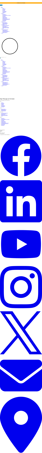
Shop (1, 59)
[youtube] (21, 262)
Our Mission (4, 9)
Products (2, 13)
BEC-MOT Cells (4, 72)
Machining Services (5, 22)
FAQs (3, 28)
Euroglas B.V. (4, 21)
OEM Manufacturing (5, 24)
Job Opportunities (4, 64)
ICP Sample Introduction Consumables (7, 15)
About (2, 7)
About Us (2, 102)
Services (2, 74)
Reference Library (4, 26)
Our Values (4, 10)
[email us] (21, 396)
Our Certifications (3, 105)
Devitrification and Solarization (6, 25)
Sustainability (4, 12)
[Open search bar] (0, 56)
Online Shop (2, 118)
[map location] (21, 452)
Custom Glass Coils (5, 18)
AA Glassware (4, 68)
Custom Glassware (3, 121)
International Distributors (5, 84)
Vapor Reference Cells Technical (6, 31)
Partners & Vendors (5, 32)
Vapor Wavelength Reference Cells (6, 71)
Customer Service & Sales (5, 29)
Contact (2, 81)
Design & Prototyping (5, 23)
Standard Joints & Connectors (6, 80)
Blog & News (4, 61)
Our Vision (4, 62)
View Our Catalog (4, 14)
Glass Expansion (4, 20)
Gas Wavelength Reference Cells (6, 19)
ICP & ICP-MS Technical (5, 30)
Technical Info (2, 77)
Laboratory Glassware (5, 17)
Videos (3, 65)
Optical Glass (4, 16)
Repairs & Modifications (5, 75)
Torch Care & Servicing (5, 78)
